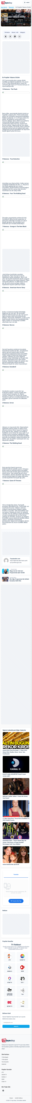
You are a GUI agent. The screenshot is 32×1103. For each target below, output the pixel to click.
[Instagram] (3, 1090)
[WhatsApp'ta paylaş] (15, 36)
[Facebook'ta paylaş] (10, 36)
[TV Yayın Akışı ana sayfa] (8, 1040)
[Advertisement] (16, 145)
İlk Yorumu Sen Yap (16, 901)
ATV (3, 1072)
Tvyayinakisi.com (9, 19)
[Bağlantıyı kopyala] (19, 36)
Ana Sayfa (4, 7)
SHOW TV (4, 1074)
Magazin (11, 7)
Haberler (4, 1064)
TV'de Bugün (5, 1057)
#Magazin (22, 32)
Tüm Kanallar (5, 1062)
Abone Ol (16, 1026)
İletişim (11, 1098)
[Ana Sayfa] (7, 2)
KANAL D (4, 1077)
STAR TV (4, 1081)
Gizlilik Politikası (19, 1098)
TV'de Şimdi (5, 1059)
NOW (3, 1079)
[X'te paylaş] (6, 36)
